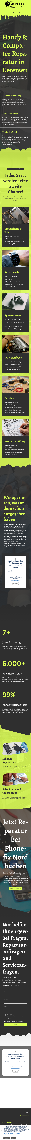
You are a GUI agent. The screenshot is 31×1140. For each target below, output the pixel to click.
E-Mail (5, 1006)
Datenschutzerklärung (15, 580)
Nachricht (6, 999)
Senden (15, 1024)
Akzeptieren (15, 583)
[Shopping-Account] (20, 12)
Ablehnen (14, 1138)
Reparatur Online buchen (15, 888)
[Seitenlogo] (15, 4)
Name (5, 991)
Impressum (17, 1133)
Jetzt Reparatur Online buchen (15, 168)
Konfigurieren (6, 1134)
